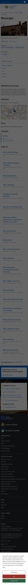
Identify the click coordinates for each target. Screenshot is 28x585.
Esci (14, 576)
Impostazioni (14, 572)
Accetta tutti (14, 581)
